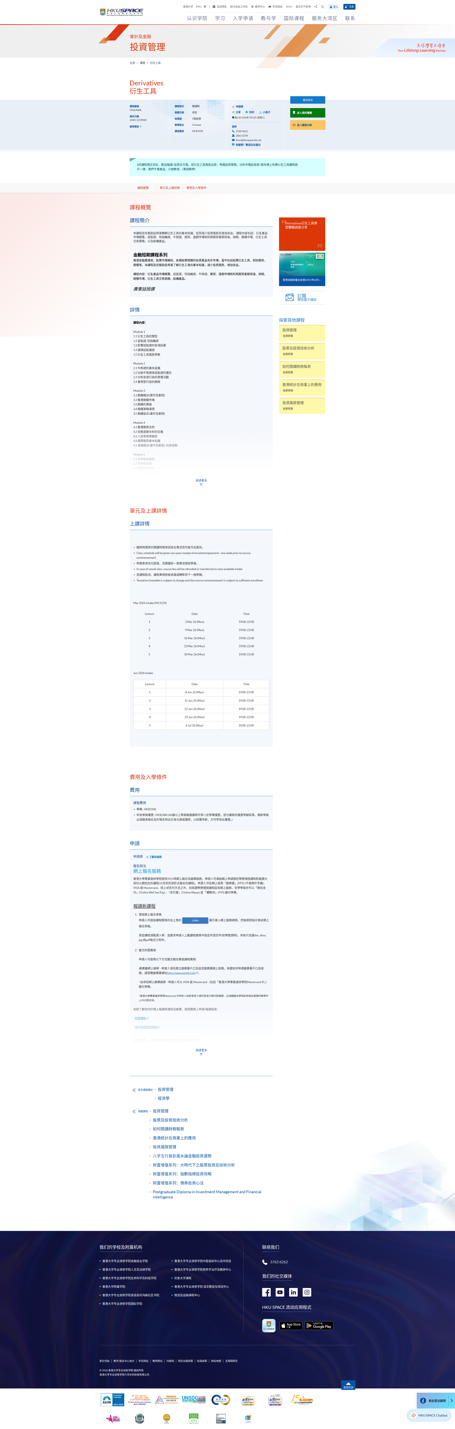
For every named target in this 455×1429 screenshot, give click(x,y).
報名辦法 (308, 100)
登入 (335, 6)
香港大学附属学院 (113, 1286)
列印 (251, 112)
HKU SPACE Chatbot (433, 1415)
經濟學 (164, 1098)
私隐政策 (202, 1360)
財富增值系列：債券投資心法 (178, 1183)
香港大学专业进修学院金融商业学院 (125, 1261)
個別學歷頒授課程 (146, 1027)
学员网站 (277, 6)
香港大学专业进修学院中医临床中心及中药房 (202, 1261)
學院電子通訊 (307, 297)
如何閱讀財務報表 (168, 1129)
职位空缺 (104, 1360)
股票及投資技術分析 (170, 1120)
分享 (238, 112)
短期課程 (140, 1018)
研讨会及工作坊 (239, 6)
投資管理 (147, 47)
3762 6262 (279, 1262)
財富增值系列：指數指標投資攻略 (182, 1174)
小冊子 (266, 112)
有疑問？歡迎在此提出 (248, 144)
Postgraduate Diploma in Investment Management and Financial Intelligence (207, 1194)
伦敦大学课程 (182, 1278)
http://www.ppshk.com (181, 973)
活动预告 (221, 6)
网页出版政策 (185, 1360)
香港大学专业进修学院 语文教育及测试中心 (201, 1286)
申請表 (239, 106)
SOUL (289, 6)
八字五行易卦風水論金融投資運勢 (182, 1156)
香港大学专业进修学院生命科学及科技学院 (129, 1278)
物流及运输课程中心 (187, 1295)
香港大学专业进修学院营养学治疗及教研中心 (202, 1269)
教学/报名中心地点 (124, 1360)
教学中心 (260, 6)
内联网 (170, 1360)
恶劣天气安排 (303, 6)
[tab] (201, 207)
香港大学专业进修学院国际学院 (122, 1303)
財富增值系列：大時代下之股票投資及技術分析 (194, 1165)
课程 (142, 62)
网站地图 (216, 1360)
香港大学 (188, 6)
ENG (198, 6)
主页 (132, 62)
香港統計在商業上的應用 (174, 1138)
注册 (351, 6)
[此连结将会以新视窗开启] (291, 1325)
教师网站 (157, 1360)
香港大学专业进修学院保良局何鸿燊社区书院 (130, 1295)
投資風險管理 (164, 1147)
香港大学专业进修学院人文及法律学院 (126, 1269)
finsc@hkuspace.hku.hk (248, 140)
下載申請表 (155, 856)
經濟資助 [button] (135, 126)
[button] (322, 7)
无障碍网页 (231, 1360)
